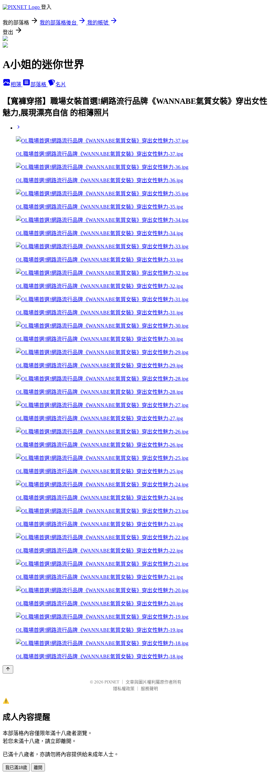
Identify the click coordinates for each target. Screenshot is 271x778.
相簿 (16, 84)
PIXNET (111, 681)
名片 (61, 84)
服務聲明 (149, 688)
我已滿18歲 (16, 767)
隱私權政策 (124, 688)
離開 (38, 767)
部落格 (39, 84)
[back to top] (8, 669)
